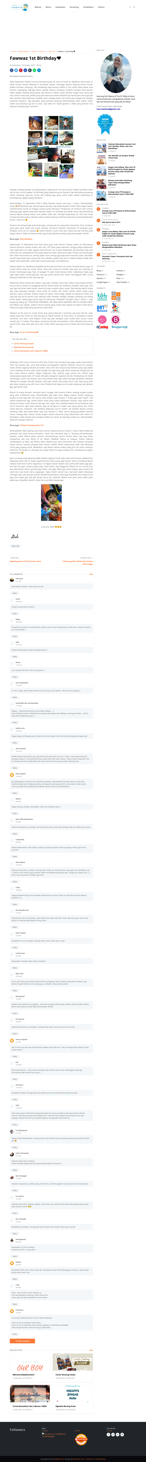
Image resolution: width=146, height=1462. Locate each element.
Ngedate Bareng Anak (24, 347)
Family (110, 220)
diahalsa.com (59, 1459)
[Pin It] (21, 70)
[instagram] (113, 1434)
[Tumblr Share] (30, 70)
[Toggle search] (134, 7)
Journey (115, 220)
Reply (15, 593)
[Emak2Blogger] (102, 296)
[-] (122, 7)
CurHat (104, 220)
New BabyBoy (26, 239)
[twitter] (122, 1434)
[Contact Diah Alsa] (116, 73)
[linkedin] (117, 1434)
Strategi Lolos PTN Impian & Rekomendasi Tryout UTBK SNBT (121, 193)
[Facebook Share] (11, 70)
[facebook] (108, 1434)
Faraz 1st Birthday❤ (29, 332)
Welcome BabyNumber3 (23, 1374)
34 (40, 65)
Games (104, 254)
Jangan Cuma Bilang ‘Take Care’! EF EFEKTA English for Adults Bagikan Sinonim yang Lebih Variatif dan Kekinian (122, 170)
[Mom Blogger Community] (102, 319)
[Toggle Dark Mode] (130, 7)
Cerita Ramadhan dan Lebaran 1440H (31, 351)
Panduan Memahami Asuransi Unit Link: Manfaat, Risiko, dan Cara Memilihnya (122, 146)
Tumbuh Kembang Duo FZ (31, 425)
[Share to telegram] (39, 70)
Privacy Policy (100, 1459)
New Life (15, 546)
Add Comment (23, 1341)
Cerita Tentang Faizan (24, 343)
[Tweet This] (16, 70)
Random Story (112, 254)
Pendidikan (105, 208)
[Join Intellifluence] (57, 1435)
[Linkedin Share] (25, 70)
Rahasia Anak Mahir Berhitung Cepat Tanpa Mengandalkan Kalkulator (120, 182)
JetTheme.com (78, 1459)
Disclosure (90, 1459)
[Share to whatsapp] (34, 70)
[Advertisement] (73, 28)
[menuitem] (38, 7)
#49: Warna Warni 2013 (111, 222)
